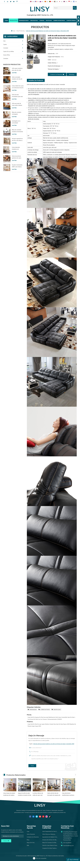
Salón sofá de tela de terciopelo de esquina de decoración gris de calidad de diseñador (24, 794)
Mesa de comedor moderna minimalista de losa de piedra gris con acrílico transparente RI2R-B (17, 130)
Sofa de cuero (57, 709)
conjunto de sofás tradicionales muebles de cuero (50, 848)
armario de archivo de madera (50, 840)
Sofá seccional (33, 709)
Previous (2, 774)
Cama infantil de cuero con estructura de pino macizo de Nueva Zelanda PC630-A (18, 87)
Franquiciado (24, 20)
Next (75, 774)
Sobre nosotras (31, 834)
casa (28, 831)
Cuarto (5, 44)
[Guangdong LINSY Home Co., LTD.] (40, 8)
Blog (28, 840)
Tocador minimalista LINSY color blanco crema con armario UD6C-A (17, 166)
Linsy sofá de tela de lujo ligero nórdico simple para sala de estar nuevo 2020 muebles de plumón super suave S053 (52, 725)
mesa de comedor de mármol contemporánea (50, 842)
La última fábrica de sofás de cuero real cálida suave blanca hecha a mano (8, 794)
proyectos (34, 20)
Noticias (49, 20)
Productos (13, 20)
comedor (5, 48)
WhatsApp (71, 74)
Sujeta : (51, 744)
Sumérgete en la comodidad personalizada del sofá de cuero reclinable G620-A (18, 122)
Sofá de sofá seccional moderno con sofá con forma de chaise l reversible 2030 (53, 744)
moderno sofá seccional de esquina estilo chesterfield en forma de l (53, 794)
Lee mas (14, 72)
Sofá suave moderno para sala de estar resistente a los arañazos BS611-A (17, 69)
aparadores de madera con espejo (50, 837)
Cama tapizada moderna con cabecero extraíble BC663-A (16, 148)
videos (41, 20)
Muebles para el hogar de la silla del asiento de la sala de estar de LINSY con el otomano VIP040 (68, 794)
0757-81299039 (67, 842)
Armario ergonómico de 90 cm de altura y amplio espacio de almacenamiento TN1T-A (17, 139)
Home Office (6, 55)
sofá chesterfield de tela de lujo (50, 831)
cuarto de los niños (8, 51)
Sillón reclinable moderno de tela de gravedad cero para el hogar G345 (17, 78)
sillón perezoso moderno (48, 834)
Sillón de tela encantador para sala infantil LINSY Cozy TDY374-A (17, 95)
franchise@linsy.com (68, 845)
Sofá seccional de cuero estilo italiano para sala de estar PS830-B (17, 104)
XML (28, 845)
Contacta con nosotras (56, 74)
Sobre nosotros (59, 20)
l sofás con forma (45, 709)
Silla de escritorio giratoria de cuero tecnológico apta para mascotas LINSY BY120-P (17, 157)
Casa (6, 20)
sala (4, 41)
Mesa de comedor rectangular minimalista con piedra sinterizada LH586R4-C (16, 113)
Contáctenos (71, 20)
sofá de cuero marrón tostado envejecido (50, 845)
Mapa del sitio (31, 842)
